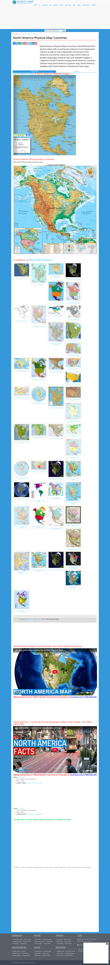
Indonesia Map (69, 955)
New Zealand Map (17, 935)
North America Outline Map (73, 421)
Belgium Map (16, 951)
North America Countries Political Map (73, 436)
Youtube (38, 619)
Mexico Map (27, 939)
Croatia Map (60, 955)
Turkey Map (37, 947)
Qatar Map (38, 953)
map (26, 34)
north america (33, 34)
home (22, 34)
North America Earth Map (22, 498)
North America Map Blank (73, 340)
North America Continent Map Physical (73, 479)
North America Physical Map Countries (38, 570)
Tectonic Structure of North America (73, 588)
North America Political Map (73, 302)
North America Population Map (39, 471)
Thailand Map (59, 935)
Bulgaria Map (26, 941)
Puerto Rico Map (70, 951)
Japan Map (50, 941)
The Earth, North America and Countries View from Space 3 (32, 921)
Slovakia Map (60, 951)
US (39, 5)
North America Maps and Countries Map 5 (28, 903)
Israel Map (38, 939)
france (61, 5)
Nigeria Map (67, 939)
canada (55, 5)
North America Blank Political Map (73, 458)
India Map (16, 943)
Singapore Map (17, 941)
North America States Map (73, 319)
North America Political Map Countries (21, 527)
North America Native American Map (73, 400)
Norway (23, 951)
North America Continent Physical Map (56, 344)
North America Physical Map (38, 437)
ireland (93, 5)
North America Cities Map (39, 326)
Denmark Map (26, 955)
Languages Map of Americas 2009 (38, 501)
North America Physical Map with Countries (73, 503)
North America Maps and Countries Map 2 (28, 895)
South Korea (60, 943)
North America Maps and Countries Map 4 (28, 900)
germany (68, 5)
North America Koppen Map (56, 315)
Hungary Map (67, 941)
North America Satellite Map (56, 569)
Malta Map (59, 941)
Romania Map (47, 951)
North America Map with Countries (56, 277)
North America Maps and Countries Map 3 (28, 898)
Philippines (23, 943)
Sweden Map (16, 953)
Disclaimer (81, 951)
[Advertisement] (55, 17)
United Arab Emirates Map (19, 947)
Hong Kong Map (47, 939)
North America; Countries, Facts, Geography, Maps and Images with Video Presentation (40, 906)
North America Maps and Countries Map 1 (28, 893)
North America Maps (56, 302)
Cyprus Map (68, 943)
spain (79, 5)
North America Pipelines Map (56, 438)
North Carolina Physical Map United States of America (31, 890)
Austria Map (37, 935)
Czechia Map (38, 943)
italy (74, 5)
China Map (59, 939)
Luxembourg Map (69, 953)
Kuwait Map (60, 953)
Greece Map (45, 953)
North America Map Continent (22, 370)
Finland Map (24, 953)
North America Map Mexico (56, 371)
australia (45, 5)
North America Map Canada (73, 355)
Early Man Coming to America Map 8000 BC (56, 528)
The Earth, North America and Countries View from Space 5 (32, 916)
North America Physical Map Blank (21, 573)
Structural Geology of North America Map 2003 (73, 568)
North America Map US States (22, 397)
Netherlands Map (60, 947)
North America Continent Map (73, 278)
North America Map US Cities (73, 384)
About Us (81, 949)
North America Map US (73, 368)
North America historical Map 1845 (73, 526)
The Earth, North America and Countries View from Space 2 (32, 924)
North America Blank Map (22, 320)
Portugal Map (38, 951)
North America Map (23, 74)
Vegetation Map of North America (21, 611)
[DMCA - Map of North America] (55, 621)
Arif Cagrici (21, 777)
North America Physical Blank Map (21, 442)
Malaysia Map (16, 955)
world (35, 5)
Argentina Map (46, 955)
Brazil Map (38, 955)
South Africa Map (17, 939)
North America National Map (56, 407)
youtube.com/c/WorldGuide (83, 697)
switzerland (86, 5)
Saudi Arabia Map (40, 941)
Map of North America (39, 284)
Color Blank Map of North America (39, 527)
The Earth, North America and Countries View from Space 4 (32, 919)
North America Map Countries (39, 379)
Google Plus (30, 619)
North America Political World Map (21, 478)
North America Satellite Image (56, 478)
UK (50, 5)
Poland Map (47, 943)
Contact (80, 935)
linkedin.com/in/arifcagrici (34, 783)
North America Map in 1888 (73, 549)
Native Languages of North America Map (56, 498)
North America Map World (39, 403)
